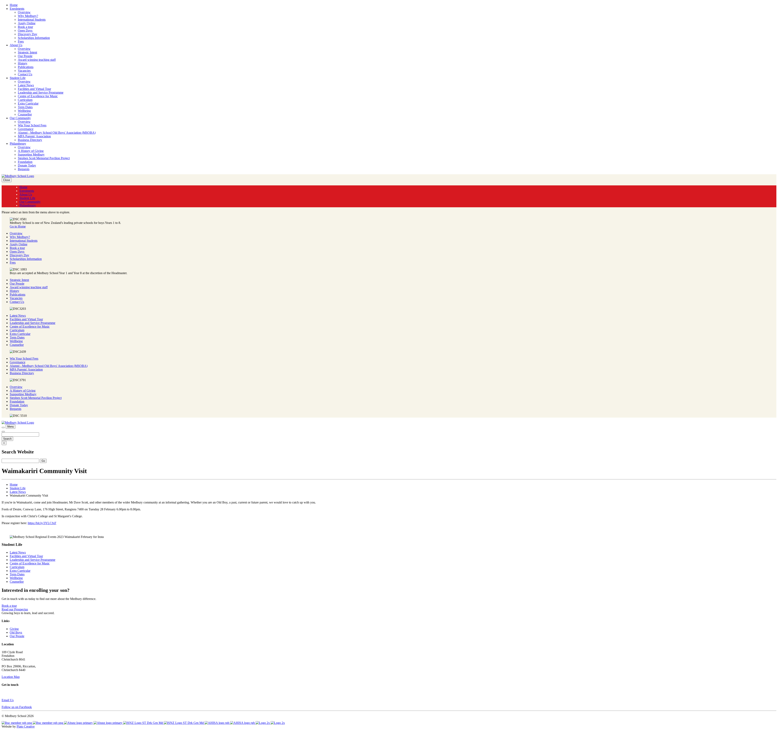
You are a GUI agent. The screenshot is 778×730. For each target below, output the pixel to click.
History (22, 63)
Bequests (23, 169)
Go (43, 460)
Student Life (18, 78)
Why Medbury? (28, 16)
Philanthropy (18, 143)
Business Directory (30, 140)
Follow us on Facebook (17, 707)
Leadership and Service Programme (40, 92)
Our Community (20, 118)
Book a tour (25, 27)
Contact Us (25, 74)
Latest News (26, 85)
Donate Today (27, 165)
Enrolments (17, 8)
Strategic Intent (27, 52)
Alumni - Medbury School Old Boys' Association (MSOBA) (57, 132)
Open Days (25, 30)
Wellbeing (24, 110)
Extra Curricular (28, 103)
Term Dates (25, 107)
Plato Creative (26, 726)
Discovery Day (27, 34)
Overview (24, 12)
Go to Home (18, 226)
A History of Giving (31, 151)
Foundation (25, 162)
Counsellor (25, 114)
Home (14, 5)
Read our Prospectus (15, 609)
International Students (32, 19)
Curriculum (25, 100)
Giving (14, 629)
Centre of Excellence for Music (38, 96)
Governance (25, 129)
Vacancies (24, 70)
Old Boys (16, 632)
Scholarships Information (34, 38)
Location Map (11, 677)
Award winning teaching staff (37, 59)
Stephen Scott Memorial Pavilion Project (44, 158)
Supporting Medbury (31, 154)
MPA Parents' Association (34, 136)
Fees (21, 41)
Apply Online (26, 23)
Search (7, 438)
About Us (16, 45)
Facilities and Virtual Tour (34, 89)
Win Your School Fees (32, 125)
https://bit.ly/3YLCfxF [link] (42, 523)
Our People (25, 56)
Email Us (8, 700)
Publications (25, 67)
